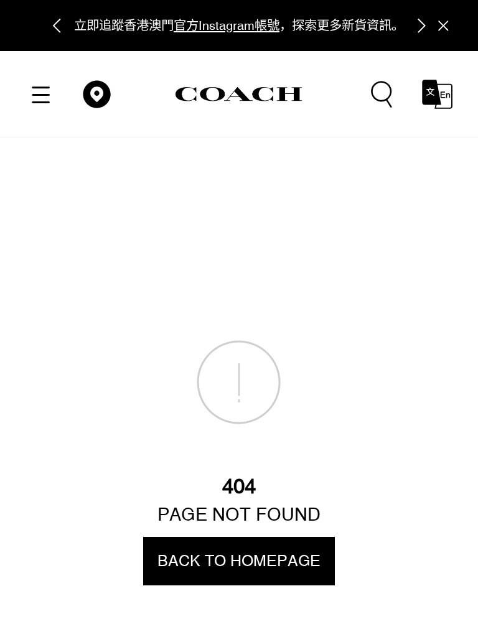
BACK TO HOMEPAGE (239, 560)
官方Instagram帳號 (226, 25)
